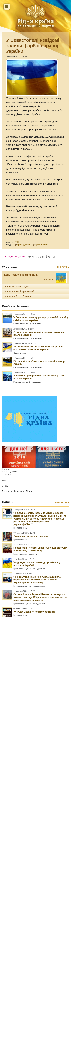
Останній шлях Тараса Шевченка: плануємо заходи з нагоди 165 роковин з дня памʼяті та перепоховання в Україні (40, 597)
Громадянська (24, 244)
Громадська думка (22, 569)
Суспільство (41, 244)
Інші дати (62, 267)
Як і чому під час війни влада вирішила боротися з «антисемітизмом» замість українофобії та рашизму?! (37, 580)
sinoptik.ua (18, 491)
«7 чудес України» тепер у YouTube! (34, 611)
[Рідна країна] (35, 15)
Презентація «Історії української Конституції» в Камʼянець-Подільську (40, 549)
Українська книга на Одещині (30, 536)
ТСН (17, 242)
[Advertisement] (35, 819)
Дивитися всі (60, 502)
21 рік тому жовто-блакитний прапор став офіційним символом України (38, 348)
